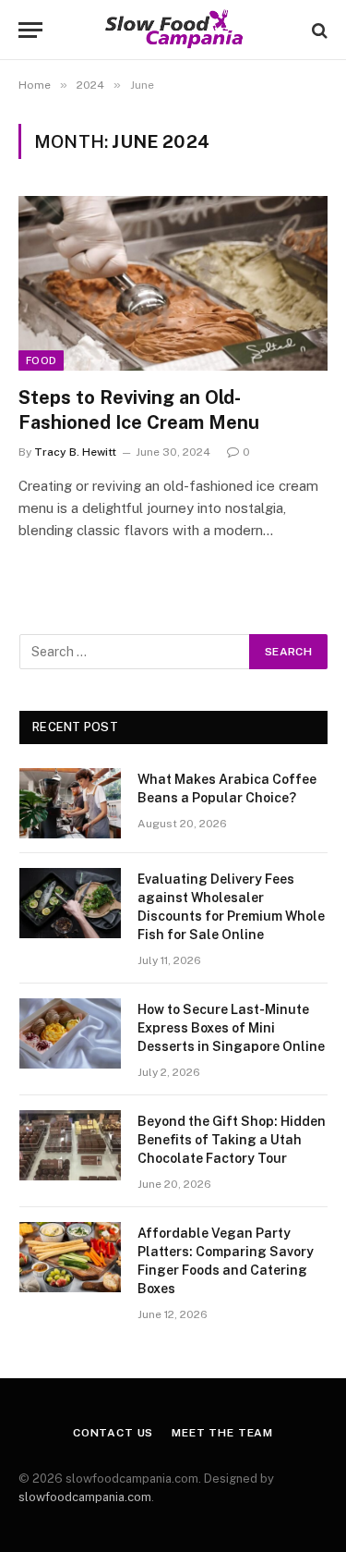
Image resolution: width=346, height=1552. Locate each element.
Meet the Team (222, 1432)
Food (41, 360)
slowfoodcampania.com (84, 1497)
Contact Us (113, 1432)
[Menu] (30, 30)
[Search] (318, 30)
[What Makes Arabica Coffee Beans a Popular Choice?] (70, 803)
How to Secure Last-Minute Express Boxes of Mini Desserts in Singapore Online (231, 1028)
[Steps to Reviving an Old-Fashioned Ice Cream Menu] (173, 283)
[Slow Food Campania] (173, 30)
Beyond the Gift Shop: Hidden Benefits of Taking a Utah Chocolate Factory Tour (231, 1140)
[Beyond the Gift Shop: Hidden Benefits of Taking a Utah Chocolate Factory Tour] (70, 1145)
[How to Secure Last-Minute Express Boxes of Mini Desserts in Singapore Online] (70, 1033)
